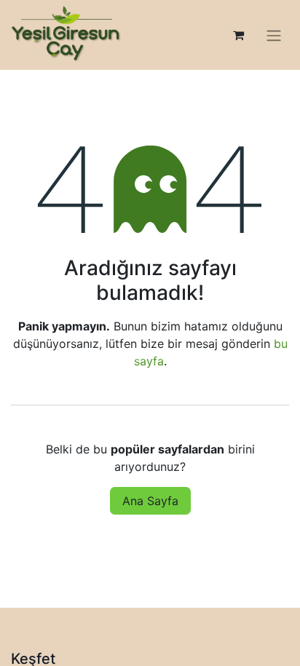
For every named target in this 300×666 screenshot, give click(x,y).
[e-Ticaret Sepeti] (238, 34)
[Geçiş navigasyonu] (273, 35)
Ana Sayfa (150, 500)
